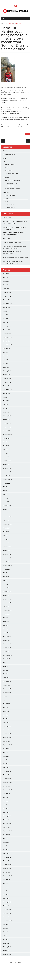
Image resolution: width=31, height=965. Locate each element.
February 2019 (7, 591)
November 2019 (7, 558)
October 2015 (6, 741)
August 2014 (6, 793)
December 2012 (7, 864)
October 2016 (6, 696)
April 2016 (5, 718)
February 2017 (7, 681)
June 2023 (6, 401)
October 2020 (6, 520)
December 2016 (7, 688)
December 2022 (7, 423)
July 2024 (5, 352)
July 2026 (5, 277)
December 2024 (7, 333)
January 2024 (6, 374)
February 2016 (7, 726)
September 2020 (7, 524)
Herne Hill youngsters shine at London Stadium (15, 257)
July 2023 (5, 397)
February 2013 (7, 857)
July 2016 (5, 707)
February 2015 (7, 771)
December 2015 (7, 733)
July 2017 (5, 662)
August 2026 (6, 273)
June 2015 (6, 756)
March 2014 (6, 812)
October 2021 (6, 475)
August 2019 (6, 569)
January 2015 (6, 775)
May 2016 (5, 715)
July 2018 (5, 617)
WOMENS (7, 201)
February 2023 (7, 415)
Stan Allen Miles (7, 217)
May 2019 (5, 580)
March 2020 (6, 543)
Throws (7, 198)
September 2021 (7, 479)
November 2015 (7, 737)
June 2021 (6, 490)
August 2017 (6, 659)
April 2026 (5, 285)
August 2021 (6, 483)
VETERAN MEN (11, 186)
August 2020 (6, 528)
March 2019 (6, 588)
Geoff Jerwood (19, 23)
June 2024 (6, 356)
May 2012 (5, 890)
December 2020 (7, 513)
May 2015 (5, 760)
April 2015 (5, 763)
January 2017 (6, 685)
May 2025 (5, 314)
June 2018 (6, 621)
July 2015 (5, 752)
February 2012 (7, 902)
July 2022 (5, 442)
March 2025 (6, 322)
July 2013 (5, 838)
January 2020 (6, 550)
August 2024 (6, 348)
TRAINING (6, 192)
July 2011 (5, 928)
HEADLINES (8, 167)
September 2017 (7, 655)
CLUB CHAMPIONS (10, 164)
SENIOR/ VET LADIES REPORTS (13, 180)
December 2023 (7, 378)
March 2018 (6, 632)
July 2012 (5, 883)
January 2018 (6, 640)
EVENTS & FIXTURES (9, 154)
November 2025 (7, 296)
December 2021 (7, 468)
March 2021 (6, 501)
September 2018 (7, 610)
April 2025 (5, 318)
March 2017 (6, 677)
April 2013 (5, 849)
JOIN (4, 158)
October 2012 (6, 872)
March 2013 (6, 853)
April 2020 (5, 539)
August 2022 (6, 438)
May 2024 (5, 359)
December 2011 (7, 909)
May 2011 (5, 935)
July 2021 (5, 487)
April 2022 (5, 453)
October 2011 (6, 917)
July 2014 (5, 797)
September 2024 (7, 344)
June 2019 (6, 576)
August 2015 (6, 748)
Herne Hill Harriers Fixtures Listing (12, 242)
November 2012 (7, 868)
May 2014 (5, 804)
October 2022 (6, 430)
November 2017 (7, 647)
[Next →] (28, 141)
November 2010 (7, 954)
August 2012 (6, 879)
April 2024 (5, 363)
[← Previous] (3, 141)
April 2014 (5, 808)
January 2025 (6, 329)
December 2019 (7, 554)
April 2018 (5, 629)
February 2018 (7, 636)
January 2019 (6, 595)
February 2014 (7, 816)
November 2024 (7, 337)
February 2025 (7, 326)
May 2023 (5, 404)
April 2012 (5, 894)
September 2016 (7, 700)
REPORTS (6, 177)
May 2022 (5, 449)
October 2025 (6, 300)
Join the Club (6, 238)
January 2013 (6, 861)
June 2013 (6, 842)
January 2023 (6, 419)
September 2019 (7, 565)
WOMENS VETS (9, 204)
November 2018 (7, 602)
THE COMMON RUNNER (11, 173)
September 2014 (7, 789)
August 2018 (6, 614)
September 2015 (7, 745)
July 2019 (5, 573)
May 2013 (5, 846)
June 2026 (6, 281)
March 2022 (6, 457)
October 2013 (6, 827)
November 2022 (7, 427)
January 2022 (6, 464)
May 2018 (5, 625)
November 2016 (7, 692)
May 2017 (5, 670)
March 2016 (6, 722)
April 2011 (5, 939)
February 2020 (7, 546)
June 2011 (6, 932)
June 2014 (6, 801)
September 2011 (7, 920)
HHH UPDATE (8, 170)
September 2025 (7, 303)
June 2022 (6, 445)
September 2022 (7, 434)
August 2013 (6, 834)
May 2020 (5, 535)
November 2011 (7, 913)
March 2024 (6, 367)
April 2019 (5, 584)
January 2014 (6, 819)
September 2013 (7, 831)
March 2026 (6, 288)
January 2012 (6, 905)
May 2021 (5, 494)
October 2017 (6, 651)
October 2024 (6, 341)
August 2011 (6, 924)
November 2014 (7, 782)
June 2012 (6, 887)
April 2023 (5, 408)
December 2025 (7, 292)
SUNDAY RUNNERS (10, 195)
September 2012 (7, 875)
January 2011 (6, 950)
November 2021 (7, 472)
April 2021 (5, 498)
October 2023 (6, 386)
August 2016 (6, 703)
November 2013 (7, 823)
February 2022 (7, 460)
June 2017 (6, 666)
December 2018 (7, 599)
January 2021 (6, 509)
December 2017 (7, 644)
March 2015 (6, 767)
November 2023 (7, 382)
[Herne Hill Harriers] (15, 12)
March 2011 (6, 943)
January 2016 (6, 730)
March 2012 (6, 898)
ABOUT (5, 150)
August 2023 (6, 393)
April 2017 (5, 674)
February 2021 (7, 505)
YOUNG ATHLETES (10, 207)
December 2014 (7, 778)
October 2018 (6, 606)
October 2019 (6, 561)
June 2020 (6, 531)
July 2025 (5, 311)
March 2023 (6, 412)
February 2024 (7, 371)
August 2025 (6, 307)
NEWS (27, 134)
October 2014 (6, 786)
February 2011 (7, 947)
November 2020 (7, 516)
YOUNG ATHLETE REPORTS (12, 189)
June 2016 (6, 711)
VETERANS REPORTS (11, 183)
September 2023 (7, 389)
